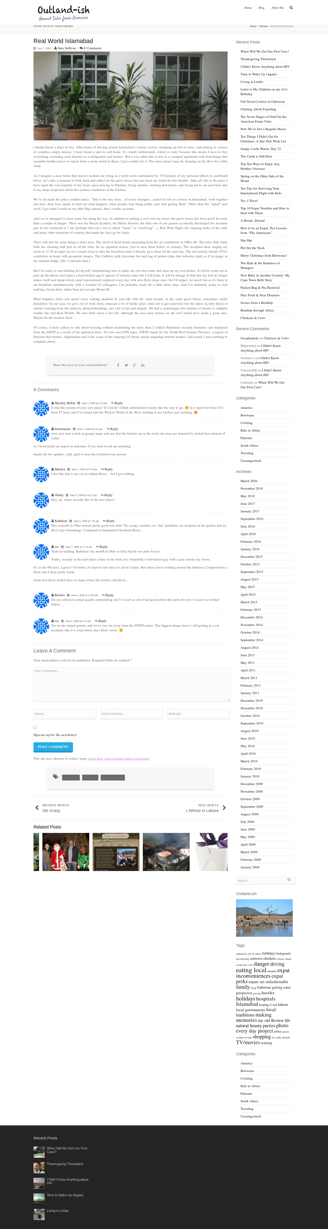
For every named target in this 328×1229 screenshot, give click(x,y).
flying (253, 987)
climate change (284, 958)
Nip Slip (246, 240)
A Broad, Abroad (253, 220)
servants (248, 1037)
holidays (245, 998)
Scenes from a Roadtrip (257, 302)
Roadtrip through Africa (257, 310)
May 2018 (248, 496)
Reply (119, 403)
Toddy (59, 495)
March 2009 (249, 852)
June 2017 (248, 503)
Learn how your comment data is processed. (118, 758)
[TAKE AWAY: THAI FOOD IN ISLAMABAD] (216, 852)
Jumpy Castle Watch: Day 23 (261, 148)
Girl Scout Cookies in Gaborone (263, 101)
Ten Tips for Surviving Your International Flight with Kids (261, 190)
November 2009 (252, 791)
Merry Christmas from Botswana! (264, 255)
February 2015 (251, 609)
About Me (278, 8)
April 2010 (248, 753)
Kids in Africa (250, 430)
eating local (251, 969)
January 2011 (250, 693)
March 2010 (249, 761)
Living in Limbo (252, 81)
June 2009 (248, 829)
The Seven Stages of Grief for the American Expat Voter (263, 118)
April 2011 (248, 670)
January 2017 (250, 511)
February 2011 (251, 685)
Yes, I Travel (249, 200)
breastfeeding (242, 958)
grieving (257, 993)
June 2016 (248, 526)
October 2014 (250, 632)
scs (57, 546)
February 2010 (251, 768)
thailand (286, 1037)
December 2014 (252, 617)
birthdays (269, 953)
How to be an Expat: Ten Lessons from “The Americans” (264, 230)
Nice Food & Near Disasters (260, 295)
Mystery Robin (65, 403)
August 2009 (250, 814)
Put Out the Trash (253, 247)
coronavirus (241, 964)
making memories (113, 777)
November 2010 (252, 708)
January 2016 (250, 549)
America (246, 407)
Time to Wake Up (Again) (259, 74)
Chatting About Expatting (258, 109)
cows (250, 964)
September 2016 (252, 518)
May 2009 (248, 836)
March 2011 (249, 677)
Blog (262, 8)
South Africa (249, 445)
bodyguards (71, 777)
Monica (60, 469)
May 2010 (248, 746)
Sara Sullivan (67, 48)
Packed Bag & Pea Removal (260, 287)
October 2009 (250, 799)
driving (277, 963)
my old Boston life (274, 1020)
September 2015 (252, 571)
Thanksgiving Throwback (258, 59)
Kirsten (60, 595)
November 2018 (252, 488)
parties (269, 1025)
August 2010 (250, 730)
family (243, 986)
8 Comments (93, 48)
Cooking (247, 422)
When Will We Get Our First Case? (265, 51)
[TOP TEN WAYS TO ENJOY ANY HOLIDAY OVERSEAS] (65, 852)
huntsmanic (63, 428)
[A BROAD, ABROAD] (116, 852)
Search (289, 881)
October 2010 (250, 715)
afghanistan (241, 953)
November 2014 (252, 624)
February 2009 (251, 859)
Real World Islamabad (63, 41)
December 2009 (252, 783)
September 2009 (252, 806)
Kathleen (61, 520)
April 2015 (248, 594)
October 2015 (250, 564)
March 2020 (249, 481)
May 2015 (248, 587)
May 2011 (248, 662)
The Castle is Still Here (256, 156)
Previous (38, 852)
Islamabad (90, 777)
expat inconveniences (263, 972)
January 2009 (250, 867)
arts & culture (254, 953)
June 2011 (248, 655)
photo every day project (262, 1028)
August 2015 (250, 579)
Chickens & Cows (253, 317)
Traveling (247, 453)
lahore (283, 1004)
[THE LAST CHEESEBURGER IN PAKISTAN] (166, 852)
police (278, 1031)
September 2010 (252, 723)
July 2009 (247, 821)
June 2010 (248, 738)
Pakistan (263, 26)
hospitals (265, 998)
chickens (270, 958)
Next (223, 852)
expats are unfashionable (268, 981)
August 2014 (250, 647)
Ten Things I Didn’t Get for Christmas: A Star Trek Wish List (263, 138)
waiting (266, 1042)
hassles (268, 993)
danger (261, 963)
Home (248, 8)
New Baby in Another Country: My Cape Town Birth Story (265, 277)
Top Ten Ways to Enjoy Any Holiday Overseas (260, 166)
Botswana (247, 415)
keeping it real (268, 1004)
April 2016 (248, 534)
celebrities (256, 958)
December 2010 (252, 700)
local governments (250, 1009)
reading (239, 1037)
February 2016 (251, 541)
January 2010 (250, 776)
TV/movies (248, 1042)
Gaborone (264, 987)
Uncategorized (251, 460)
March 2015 (249, 602)
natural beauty (249, 1025)
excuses (272, 971)
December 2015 (252, 556)
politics (285, 1031)
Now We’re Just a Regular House (263, 129)
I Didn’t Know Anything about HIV (265, 66)
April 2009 (248, 844)
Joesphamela (249, 338)
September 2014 (252, 640)
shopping (262, 1036)
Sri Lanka (276, 1037)
